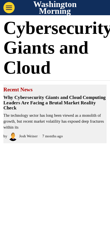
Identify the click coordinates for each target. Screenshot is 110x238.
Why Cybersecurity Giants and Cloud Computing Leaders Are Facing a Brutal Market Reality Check (54, 103)
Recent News (17, 89)
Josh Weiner (28, 136)
